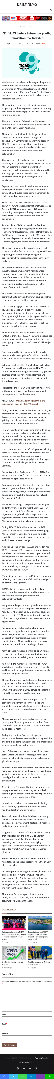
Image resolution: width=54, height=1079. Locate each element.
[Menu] (3, 10)
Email (4, 1024)
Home (23, 27)
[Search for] (51, 10)
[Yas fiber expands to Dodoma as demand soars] (40, 953)
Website (5, 1033)
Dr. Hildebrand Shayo (16, 44)
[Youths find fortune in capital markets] (14, 953)
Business (31, 27)
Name (4, 1015)
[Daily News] (27, 4)
